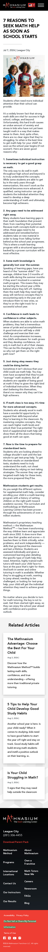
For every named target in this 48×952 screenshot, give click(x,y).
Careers (28, 881)
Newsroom (30, 889)
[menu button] (31, 5)
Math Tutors (31, 873)
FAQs (27, 896)
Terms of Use (10, 933)
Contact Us (9, 883)
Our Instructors (12, 892)
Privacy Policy (22, 916)
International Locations (10, 873)
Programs (8, 862)
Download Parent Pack (15, 842)
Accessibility (9, 916)
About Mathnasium (31, 852)
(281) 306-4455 (12, 835)
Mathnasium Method (10, 852)
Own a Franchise (29, 862)
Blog (26, 903)
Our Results (9, 901)
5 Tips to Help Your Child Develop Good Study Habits (23, 709)
